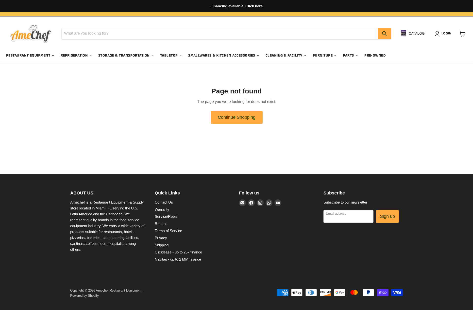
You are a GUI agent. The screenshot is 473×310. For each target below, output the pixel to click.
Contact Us (164, 202)
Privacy (161, 238)
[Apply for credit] (236, 6)
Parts (349, 55)
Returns (161, 223)
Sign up (387, 216)
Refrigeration (75, 55)
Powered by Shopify (84, 295)
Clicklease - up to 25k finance (178, 252)
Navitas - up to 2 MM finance (178, 259)
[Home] (30, 33)
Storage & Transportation (124, 55)
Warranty (162, 209)
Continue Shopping (236, 117)
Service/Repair (167, 216)
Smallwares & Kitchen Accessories (222, 55)
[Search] (384, 33)
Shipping (162, 245)
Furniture (323, 55)
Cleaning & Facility (285, 55)
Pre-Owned (375, 55)
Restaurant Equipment (28, 55)
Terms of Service (168, 231)
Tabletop (169, 55)
